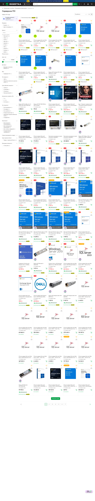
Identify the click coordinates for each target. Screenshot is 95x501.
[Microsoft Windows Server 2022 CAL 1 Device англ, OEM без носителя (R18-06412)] (70, 220)
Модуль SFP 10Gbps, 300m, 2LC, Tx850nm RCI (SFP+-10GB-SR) (85, 137)
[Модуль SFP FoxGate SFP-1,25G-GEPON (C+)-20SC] (55, 61)
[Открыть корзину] (91, 4)
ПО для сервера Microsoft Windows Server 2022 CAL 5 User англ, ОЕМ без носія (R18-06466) (55, 105)
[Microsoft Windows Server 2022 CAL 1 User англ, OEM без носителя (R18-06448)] (85, 188)
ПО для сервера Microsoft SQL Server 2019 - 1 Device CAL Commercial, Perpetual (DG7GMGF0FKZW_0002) (85, 264)
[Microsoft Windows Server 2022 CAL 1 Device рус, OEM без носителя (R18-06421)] (26, 220)
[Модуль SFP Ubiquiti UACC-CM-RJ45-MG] (70, 284)
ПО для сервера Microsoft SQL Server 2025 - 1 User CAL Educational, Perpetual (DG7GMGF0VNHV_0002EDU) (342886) (55, 41)
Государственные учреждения (7, 131)
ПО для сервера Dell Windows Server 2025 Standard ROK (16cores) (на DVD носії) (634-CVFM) (40, 296)
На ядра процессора (9, 112)
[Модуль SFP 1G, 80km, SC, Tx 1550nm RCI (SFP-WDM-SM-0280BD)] (26, 93)
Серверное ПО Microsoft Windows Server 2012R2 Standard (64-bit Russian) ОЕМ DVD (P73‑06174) (25, 264)
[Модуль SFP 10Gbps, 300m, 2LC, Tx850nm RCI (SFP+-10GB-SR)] (85, 125)
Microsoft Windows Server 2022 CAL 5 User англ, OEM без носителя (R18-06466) (40, 233)
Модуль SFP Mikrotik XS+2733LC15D (23, 386)
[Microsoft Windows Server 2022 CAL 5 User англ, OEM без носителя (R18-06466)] (41, 220)
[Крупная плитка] (89, 14)
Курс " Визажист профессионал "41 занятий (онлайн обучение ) (85, 105)
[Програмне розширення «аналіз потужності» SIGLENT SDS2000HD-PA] (55, 125)
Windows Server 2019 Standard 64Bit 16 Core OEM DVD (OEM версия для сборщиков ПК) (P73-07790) (55, 264)
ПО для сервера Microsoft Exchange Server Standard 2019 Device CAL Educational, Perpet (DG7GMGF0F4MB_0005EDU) (25, 296)
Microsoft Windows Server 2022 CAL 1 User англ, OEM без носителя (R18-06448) (85, 201)
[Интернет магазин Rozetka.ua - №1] (13, 4)
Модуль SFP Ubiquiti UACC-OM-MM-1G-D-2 (55, 296)
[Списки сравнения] (88, 4)
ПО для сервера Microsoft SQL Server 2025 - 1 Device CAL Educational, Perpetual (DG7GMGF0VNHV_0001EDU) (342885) (40, 41)
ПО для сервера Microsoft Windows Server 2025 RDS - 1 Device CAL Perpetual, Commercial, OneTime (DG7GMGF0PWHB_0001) (40, 168)
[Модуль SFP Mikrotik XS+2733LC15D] (26, 373)
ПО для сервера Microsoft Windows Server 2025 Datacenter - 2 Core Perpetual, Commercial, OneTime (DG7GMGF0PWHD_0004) (55, 168)
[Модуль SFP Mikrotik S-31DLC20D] (41, 252)
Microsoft (7, 36)
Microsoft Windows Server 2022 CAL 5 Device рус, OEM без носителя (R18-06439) (55, 233)
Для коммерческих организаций (8, 127)
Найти (75, 4)
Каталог (28, 4)
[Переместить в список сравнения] (32, 23)
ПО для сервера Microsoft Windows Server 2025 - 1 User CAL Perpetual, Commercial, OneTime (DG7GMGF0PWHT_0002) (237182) (70, 41)
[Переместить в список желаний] (32, 21)
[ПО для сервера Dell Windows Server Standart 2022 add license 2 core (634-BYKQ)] (41, 188)
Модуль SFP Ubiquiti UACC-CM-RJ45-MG (70, 296)
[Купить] (32, 45)
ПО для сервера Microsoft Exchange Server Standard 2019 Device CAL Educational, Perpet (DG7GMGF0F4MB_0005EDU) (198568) (85, 233)
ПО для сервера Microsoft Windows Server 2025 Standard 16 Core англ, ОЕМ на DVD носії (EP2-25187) (25, 168)
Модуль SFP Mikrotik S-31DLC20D (38, 264)
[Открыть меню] (3, 4)
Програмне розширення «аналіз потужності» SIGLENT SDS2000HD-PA (55, 137)
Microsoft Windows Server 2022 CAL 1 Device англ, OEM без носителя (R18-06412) (70, 233)
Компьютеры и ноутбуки (9, 8)
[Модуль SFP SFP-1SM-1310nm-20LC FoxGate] (41, 93)
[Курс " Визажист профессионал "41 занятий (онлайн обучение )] (85, 93)
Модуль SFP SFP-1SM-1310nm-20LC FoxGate (40, 105)
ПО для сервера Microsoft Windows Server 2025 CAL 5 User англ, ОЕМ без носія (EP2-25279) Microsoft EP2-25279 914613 (40, 137)
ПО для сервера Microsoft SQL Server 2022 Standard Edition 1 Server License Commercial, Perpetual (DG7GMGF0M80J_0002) (70, 264)
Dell (5, 46)
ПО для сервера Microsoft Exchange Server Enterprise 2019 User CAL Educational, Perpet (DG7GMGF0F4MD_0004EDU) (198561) (85, 73)
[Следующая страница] (90, 404)
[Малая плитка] (91, 14)
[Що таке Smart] (36, 17)
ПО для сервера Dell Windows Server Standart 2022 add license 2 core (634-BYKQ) (41, 201)
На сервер (7, 109)
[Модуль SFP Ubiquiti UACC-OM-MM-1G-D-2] (55, 284)
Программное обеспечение (21, 8)
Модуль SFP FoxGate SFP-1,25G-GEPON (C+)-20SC (55, 73)
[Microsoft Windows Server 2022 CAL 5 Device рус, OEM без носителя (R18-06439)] (55, 220)
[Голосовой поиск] (71, 4)
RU (79, 4)
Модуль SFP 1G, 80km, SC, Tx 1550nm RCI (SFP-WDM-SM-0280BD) (25, 105)
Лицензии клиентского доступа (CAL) (10, 82)
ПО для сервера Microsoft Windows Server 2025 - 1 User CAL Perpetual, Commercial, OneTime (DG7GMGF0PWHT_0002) (55, 201)
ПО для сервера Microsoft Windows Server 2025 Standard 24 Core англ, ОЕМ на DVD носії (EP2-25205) (70, 105)
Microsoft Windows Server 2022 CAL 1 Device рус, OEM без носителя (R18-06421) (25, 233)
